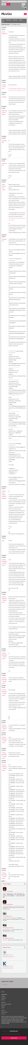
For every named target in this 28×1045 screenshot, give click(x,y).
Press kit (3, 1002)
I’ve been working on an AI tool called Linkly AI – (14, 906)
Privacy (3, 1010)
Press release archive (6, 1004)
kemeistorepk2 (10, 966)
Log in (3, 4)
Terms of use (4, 1012)
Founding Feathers (7, 929)
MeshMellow (4, 994)
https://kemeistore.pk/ (8, 968)
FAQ (3, 21)
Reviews (3, 1006)
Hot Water (5, 940)
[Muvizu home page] (6, 13)
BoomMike (11, 927)
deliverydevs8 (10, 954)
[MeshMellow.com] (14, 1031)
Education (3, 998)
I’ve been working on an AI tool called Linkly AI (13, 893)
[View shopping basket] (25, 8)
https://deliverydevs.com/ (8, 956)
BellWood (11, 891)
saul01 (11, 916)
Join (8, 4)
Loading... (5, 984)
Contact (3, 996)
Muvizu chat (6, 947)
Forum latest (7, 884)
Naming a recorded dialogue (9, 917)
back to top (14, 1038)
